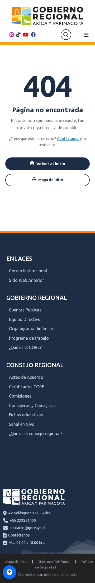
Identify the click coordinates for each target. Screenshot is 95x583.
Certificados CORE (26, 386)
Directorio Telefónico (54, 561)
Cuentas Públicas (25, 309)
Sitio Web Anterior (26, 280)
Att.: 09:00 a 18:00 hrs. (27, 542)
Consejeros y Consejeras (32, 405)
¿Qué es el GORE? (25, 347)
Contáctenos (19, 535)
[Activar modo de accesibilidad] (9, 572)
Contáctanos (68, 139)
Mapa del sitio (50, 180)
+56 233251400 (23, 520)
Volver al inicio (50, 163)
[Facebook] (33, 35)
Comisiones (20, 396)
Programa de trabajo (29, 338)
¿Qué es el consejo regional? (35, 433)
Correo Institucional (28, 270)
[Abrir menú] (86, 34)
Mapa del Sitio (16, 561)
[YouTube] (25, 35)
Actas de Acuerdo (26, 377)
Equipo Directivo (25, 319)
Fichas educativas (26, 414)
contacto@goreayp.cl (27, 528)
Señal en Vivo (22, 424)
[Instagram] (12, 35)
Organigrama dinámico (31, 328)
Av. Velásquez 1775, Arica (29, 513)
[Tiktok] (18, 35)
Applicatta (69, 574)
